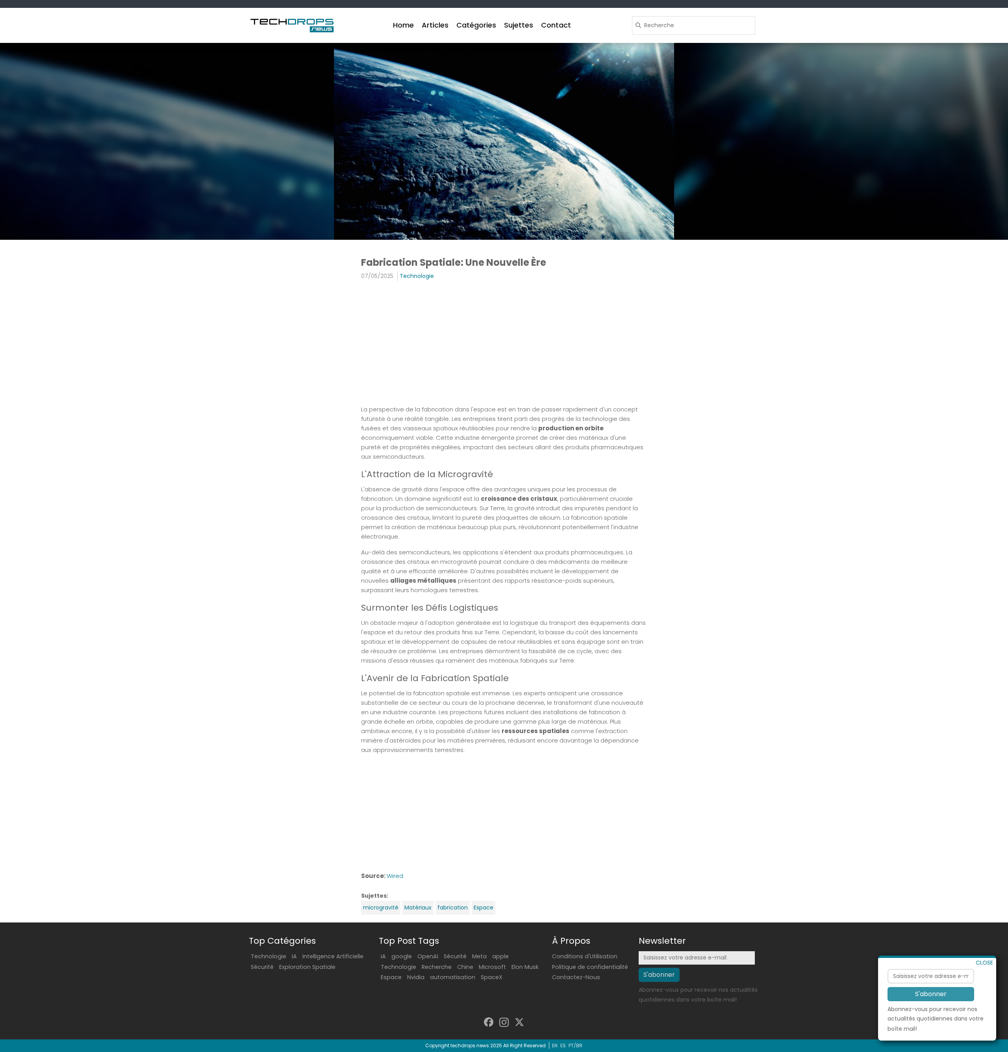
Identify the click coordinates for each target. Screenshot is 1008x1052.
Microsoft (492, 967)
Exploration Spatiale (307, 967)
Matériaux (418, 907)
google (401, 956)
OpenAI (427, 956)
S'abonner (931, 993)
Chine (465, 967)
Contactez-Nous (576, 977)
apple (500, 956)
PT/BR (575, 1045)
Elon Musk (525, 967)
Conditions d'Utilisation (584, 956)
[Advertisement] (504, 344)
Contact (556, 25)
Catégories (476, 25)
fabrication (452, 907)
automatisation (452, 977)
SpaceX (491, 977)
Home (403, 25)
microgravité (380, 907)
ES (563, 1045)
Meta (479, 956)
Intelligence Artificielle (332, 956)
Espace (483, 907)
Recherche (437, 967)
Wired (395, 876)
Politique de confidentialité (590, 967)
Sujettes (518, 25)
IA (294, 956)
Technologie (417, 276)
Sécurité (262, 967)
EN (555, 1045)
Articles (435, 25)
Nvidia (415, 977)
